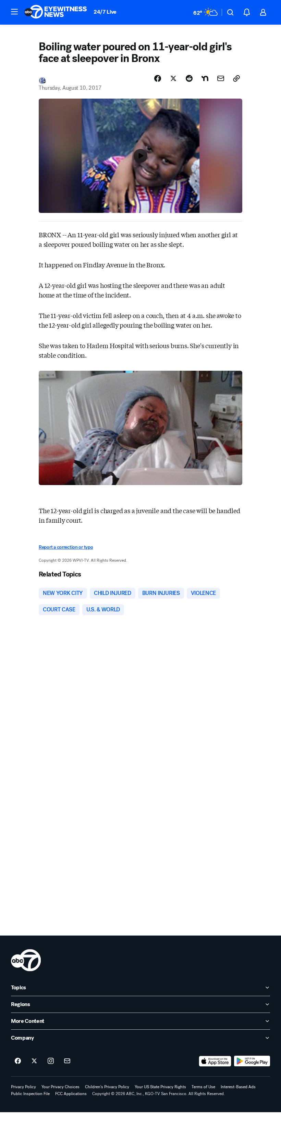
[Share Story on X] (173, 78)
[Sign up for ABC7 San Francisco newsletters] (67, 1061)
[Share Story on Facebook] (157, 78)
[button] (14, 11)
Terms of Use (203, 1087)
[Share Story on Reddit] (189, 78)
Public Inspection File (30, 1094)
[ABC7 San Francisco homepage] (55, 12)
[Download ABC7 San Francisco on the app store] (215, 1061)
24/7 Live (105, 11)
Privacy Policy (23, 1087)
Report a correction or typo (66, 547)
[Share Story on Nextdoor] (205, 78)
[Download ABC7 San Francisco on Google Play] (252, 1061)
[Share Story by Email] (221, 78)
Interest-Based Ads (238, 1087)
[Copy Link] (236, 78)
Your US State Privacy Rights (160, 1087)
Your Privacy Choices (60, 1087)
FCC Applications (71, 1094)
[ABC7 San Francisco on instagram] (51, 1061)
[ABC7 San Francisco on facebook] (18, 1061)
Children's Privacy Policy (107, 1087)
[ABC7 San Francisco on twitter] (34, 1061)
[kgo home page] (26, 960)
